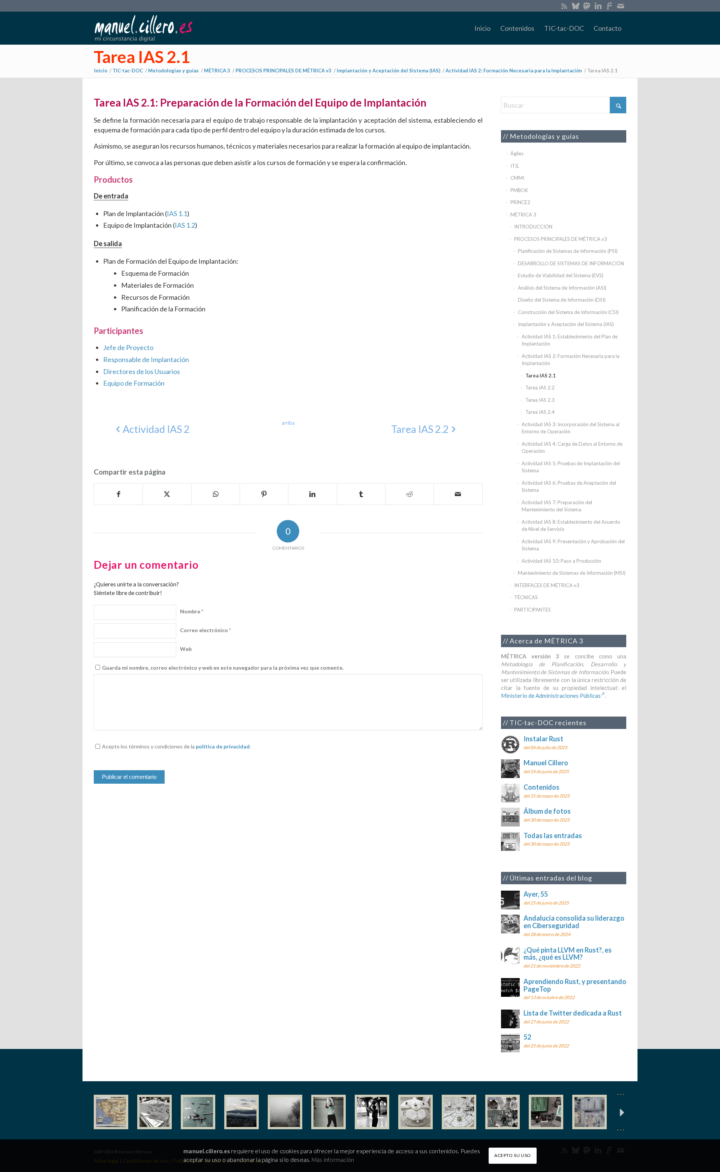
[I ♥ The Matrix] (546, 1112)
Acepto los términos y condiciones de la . (176, 746)
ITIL (514, 166)
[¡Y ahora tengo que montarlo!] (198, 1112)
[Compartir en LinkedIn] (312, 494)
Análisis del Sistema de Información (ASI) (562, 288)
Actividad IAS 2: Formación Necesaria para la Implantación (571, 360)
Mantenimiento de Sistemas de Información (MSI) (572, 573)
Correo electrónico (205, 630)
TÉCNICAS (526, 597)
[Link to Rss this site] (564, 5)
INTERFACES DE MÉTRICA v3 (546, 585)
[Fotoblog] (620, 1112)
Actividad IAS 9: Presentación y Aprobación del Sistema (573, 545)
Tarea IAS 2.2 (540, 388)
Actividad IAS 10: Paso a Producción (561, 561)
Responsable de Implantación (146, 359)
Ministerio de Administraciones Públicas (551, 695)
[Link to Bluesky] (575, 5)
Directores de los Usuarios (141, 371)
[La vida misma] (285, 1112)
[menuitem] (482, 28)
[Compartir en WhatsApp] (216, 494)
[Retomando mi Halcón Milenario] (502, 1112)
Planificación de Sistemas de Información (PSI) (568, 251)
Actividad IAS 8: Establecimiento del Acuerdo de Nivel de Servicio (571, 525)
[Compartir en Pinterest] (264, 494)
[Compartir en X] (167, 494)
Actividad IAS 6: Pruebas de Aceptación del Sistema (569, 486)
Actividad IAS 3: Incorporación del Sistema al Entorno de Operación (571, 428)
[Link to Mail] (620, 5)
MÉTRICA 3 (523, 215)
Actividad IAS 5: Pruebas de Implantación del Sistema (571, 467)
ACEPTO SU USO (512, 1155)
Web (186, 649)
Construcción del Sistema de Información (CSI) (568, 312)
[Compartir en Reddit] (410, 494)
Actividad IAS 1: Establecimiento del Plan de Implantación (570, 340)
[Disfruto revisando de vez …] (589, 1112)
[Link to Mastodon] (586, 5)
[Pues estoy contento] (111, 1112)
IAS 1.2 (185, 225)
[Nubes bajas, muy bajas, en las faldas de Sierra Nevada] (241, 1112)
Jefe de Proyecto (128, 347)
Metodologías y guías (544, 136)
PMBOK (519, 190)
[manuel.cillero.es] (143, 28)
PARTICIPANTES (532, 610)
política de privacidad (223, 746)
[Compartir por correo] (458, 494)
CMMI (517, 178)
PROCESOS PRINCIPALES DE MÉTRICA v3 (560, 239)
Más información (333, 1159)
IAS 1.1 (177, 213)
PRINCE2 (520, 202)
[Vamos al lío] (154, 1112)
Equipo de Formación (134, 383)
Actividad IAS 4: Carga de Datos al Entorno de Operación (572, 447)
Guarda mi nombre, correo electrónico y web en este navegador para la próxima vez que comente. (223, 667)
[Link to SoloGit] (609, 5)
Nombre (191, 611)
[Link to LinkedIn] (597, 5)
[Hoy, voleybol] (328, 1112)
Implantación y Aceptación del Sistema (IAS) (566, 324)
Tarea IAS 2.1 (142, 56)
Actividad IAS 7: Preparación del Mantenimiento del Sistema (557, 506)
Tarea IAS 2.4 (540, 412)
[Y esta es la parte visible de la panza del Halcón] (415, 1112)
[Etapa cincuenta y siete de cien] (459, 1112)
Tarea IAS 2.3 (540, 400)
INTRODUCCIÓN (533, 227)
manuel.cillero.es (206, 1151)
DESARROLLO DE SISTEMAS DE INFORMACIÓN (571, 263)
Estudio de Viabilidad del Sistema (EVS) (560, 275)
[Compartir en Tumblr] (361, 494)
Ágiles (517, 153)
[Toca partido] (372, 1112)
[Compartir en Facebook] (118, 494)
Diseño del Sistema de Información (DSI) (562, 300)
